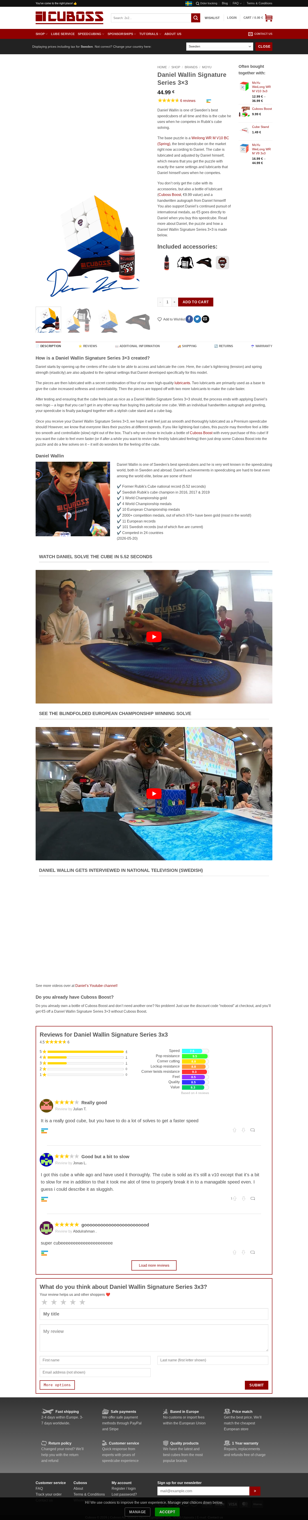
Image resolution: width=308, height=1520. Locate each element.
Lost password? (124, 1494)
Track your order (49, 1494)
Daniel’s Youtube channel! (96, 986)
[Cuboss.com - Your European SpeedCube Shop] (69, 18)
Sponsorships (120, 34)
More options (57, 1385)
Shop (40, 34)
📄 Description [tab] (48, 346)
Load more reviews (154, 1265)
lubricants (182, 383)
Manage (137, 1512)
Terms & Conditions (259, 3)
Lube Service (63, 34)
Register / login (124, 1488)
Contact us (263, 33)
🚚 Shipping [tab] (187, 346)
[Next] (143, 245)
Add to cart (196, 302)
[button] (258, 18)
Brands (191, 67)
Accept (167, 1512)
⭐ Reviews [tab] (87, 346)
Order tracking (208, 3)
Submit (256, 1385)
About (78, 1488)
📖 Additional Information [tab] (137, 346)
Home (162, 67)
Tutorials (148, 34)
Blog (225, 3)
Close (264, 46)
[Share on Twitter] (197, 319)
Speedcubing (89, 34)
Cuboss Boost (170, 195)
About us (172, 34)
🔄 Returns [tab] (223, 346)
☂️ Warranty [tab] (261, 346)
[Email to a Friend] (205, 319)
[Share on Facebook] (189, 319)
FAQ (236, 3)
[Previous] (43, 245)
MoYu (206, 67)
